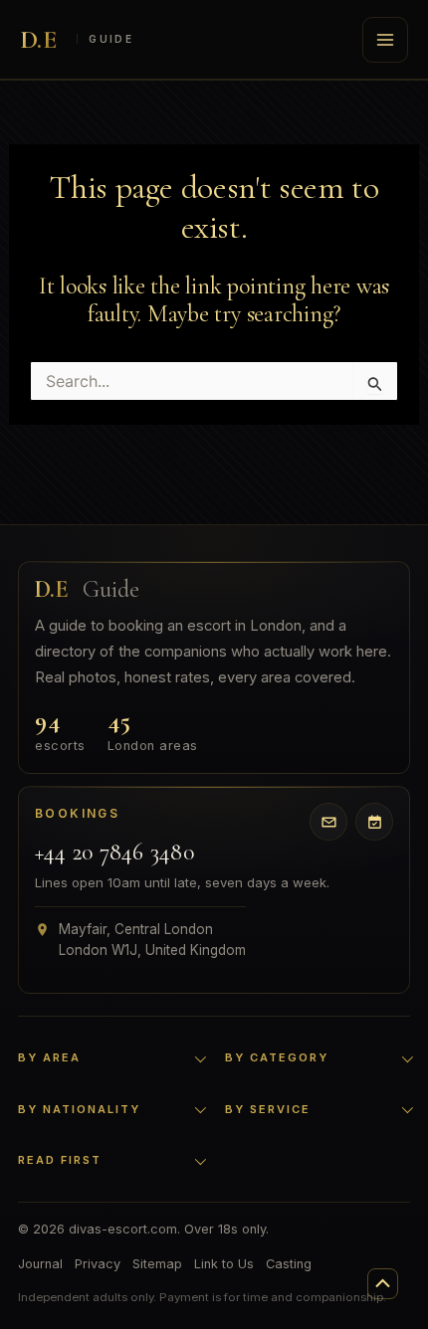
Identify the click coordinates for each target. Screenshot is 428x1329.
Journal (40, 1263)
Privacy (97, 1263)
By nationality (79, 1109)
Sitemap (157, 1263)
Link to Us (224, 1263)
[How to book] (374, 822)
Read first (60, 1160)
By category (276, 1057)
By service (268, 1109)
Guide (87, 590)
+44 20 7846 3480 (114, 852)
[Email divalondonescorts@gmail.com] (328, 822)
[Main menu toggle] (385, 40)
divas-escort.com (76, 40)
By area (49, 1057)
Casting (289, 1263)
